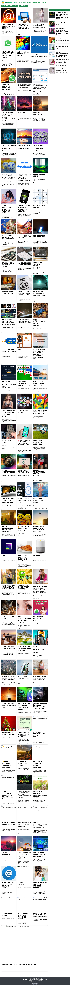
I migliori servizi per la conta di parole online (8, 919)
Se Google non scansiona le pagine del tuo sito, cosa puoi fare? (39, 300)
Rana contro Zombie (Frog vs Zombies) (24, 587)
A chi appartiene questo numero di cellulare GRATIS (8, 413)
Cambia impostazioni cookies (37, 979)
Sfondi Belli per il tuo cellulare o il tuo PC (24, 119)
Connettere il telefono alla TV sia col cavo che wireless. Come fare (8, 803)
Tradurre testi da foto (24, 883)
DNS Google (22, 350)
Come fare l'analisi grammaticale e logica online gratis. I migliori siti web (9, 535)
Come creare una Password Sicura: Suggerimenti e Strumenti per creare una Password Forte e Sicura (39, 354)
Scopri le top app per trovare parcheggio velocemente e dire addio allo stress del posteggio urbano (24, 802)
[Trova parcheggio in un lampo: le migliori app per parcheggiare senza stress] (52, 15)
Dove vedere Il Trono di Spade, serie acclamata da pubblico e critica (24, 769)
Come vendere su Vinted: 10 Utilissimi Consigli (40, 885)
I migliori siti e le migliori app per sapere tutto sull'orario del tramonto (8, 859)
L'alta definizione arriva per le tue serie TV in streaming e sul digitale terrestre (8, 447)
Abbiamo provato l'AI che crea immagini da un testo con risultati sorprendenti (39, 657)
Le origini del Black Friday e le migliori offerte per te (24, 85)
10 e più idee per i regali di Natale (8, 733)
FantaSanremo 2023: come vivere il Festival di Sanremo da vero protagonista (9, 384)
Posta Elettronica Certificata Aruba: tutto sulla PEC (24, 293)
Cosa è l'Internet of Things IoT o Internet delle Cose (9, 148)
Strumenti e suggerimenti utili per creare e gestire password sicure (39, 362)
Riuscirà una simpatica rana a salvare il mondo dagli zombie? (24, 593)
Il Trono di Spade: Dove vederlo (22, 763)
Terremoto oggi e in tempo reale (8, 823)
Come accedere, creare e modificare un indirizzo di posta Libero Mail (8, 32)
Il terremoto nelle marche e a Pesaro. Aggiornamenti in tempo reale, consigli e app (8, 829)
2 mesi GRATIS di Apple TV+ (7, 327)
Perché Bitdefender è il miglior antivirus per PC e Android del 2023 (40, 706)
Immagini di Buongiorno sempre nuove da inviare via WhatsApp (8, 93)
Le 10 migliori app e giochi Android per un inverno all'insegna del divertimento (9, 243)
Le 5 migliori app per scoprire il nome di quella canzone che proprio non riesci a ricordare (8, 653)
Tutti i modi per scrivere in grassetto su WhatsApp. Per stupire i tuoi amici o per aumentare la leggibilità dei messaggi (24, 741)
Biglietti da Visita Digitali (23, 471)
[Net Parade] (3, 3)
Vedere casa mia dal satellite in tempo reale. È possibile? (9, 678)
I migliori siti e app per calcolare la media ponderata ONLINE (8, 271)
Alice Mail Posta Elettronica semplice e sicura (9, 885)
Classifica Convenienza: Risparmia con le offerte (40, 794)
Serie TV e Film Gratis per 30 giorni (7, 293)
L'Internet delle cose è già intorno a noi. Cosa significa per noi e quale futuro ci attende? (9, 154)
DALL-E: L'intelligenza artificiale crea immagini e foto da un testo (39, 649)
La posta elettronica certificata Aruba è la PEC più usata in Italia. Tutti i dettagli (24, 299)
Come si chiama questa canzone (8, 647)
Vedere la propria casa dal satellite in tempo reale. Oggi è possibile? (9, 683)
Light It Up (6, 555)
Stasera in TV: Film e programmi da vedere (19, 964)
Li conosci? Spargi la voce (38, 623)
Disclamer (25, 979)
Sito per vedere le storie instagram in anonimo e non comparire (24, 713)
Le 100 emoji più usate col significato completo (23, 534)
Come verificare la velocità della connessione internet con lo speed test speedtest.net (40, 242)
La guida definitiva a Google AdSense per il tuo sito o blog (23, 326)
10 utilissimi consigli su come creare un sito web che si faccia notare (24, 33)
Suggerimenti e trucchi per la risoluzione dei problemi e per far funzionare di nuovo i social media (40, 507)
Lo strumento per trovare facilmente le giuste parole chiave (39, 154)
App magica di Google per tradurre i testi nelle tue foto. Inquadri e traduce (24, 889)
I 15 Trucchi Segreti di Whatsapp (38, 618)
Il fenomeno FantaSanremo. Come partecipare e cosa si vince (8, 391)
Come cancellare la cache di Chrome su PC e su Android (40, 412)
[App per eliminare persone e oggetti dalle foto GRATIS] (52, 70)
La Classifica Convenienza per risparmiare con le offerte (39, 801)
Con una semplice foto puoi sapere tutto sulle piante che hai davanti (24, 862)
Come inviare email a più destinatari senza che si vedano (24, 147)
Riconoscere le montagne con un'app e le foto (23, 654)
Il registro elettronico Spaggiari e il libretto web (40, 273)
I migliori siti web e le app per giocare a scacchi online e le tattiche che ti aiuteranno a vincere (8, 623)
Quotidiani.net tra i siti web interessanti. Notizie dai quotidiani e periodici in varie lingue (24, 565)
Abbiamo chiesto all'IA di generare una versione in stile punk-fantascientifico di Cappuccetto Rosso (40, 832)
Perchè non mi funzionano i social (39, 500)
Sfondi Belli (22, 113)
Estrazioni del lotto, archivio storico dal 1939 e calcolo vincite (8, 176)
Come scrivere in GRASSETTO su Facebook (24, 824)
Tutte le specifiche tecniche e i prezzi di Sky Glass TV (23, 923)
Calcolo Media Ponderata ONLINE (8, 265)
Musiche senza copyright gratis (23, 54)
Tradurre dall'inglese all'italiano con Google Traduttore (39, 479)
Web (38, 978)
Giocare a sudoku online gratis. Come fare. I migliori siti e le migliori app (39, 212)
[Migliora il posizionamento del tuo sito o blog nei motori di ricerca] (52, 54)
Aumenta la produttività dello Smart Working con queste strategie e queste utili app (40, 597)
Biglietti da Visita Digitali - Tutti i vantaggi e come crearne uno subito (24, 476)
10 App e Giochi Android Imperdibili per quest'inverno (8, 237)
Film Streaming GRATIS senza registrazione (8, 500)
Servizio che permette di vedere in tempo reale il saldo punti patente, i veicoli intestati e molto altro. (38, 61)
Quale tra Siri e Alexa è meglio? (24, 415)
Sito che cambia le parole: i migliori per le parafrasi (39, 678)
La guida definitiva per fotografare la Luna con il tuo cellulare (8, 771)
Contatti (45, 979)
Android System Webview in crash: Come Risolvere (24, 208)
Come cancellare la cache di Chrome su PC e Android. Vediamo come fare (40, 417)
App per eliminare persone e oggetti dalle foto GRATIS (39, 25)
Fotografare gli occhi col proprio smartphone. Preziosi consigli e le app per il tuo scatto (24, 627)
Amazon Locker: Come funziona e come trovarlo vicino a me (38, 529)
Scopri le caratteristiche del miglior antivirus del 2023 (40, 712)
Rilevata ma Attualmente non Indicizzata (39, 293)
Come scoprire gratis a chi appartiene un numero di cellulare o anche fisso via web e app (9, 420)
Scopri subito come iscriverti (7, 298)
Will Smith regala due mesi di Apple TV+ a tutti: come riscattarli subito (8, 322)
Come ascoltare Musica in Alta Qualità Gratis (8, 587)
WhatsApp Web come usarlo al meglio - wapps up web (8, 54)
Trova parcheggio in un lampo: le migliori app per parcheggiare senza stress (24, 794)
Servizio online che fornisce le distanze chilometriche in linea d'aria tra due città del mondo (39, 119)
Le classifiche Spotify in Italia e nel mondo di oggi (24, 683)
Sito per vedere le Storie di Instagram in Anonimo (24, 706)
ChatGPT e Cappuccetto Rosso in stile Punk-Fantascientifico (40, 825)
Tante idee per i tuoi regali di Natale (9, 737)
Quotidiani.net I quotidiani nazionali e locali (24, 558)
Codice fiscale (36, 981)
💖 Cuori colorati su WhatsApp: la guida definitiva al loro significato (24, 442)
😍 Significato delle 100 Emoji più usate (24, 528)
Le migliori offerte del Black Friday (24, 90)
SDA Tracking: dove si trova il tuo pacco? (39, 383)
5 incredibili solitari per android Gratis (24, 383)
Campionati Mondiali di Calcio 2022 (38, 442)
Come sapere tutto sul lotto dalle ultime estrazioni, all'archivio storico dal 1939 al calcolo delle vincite (8, 183)
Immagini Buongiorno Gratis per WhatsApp (6, 87)
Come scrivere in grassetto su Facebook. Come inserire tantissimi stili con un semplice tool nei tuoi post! (24, 831)
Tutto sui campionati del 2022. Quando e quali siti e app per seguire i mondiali (39, 448)
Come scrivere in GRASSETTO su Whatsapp (24, 734)
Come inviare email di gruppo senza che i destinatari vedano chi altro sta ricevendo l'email (24, 153)
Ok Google (37, 555)
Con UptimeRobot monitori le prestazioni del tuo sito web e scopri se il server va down (39, 741)
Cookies (29, 979)
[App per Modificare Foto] (52, 24)
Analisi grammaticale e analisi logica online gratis (7, 529)
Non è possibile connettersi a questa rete (39, 854)
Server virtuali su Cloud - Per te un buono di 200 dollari (40, 914)
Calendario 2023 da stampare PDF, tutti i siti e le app (24, 269)
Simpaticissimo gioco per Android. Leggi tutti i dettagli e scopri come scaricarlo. (9, 562)
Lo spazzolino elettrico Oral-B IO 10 (24, 500)
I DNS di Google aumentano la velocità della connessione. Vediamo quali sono (23, 356)
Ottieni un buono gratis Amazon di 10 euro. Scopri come (8, 356)
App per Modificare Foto (8, 471)
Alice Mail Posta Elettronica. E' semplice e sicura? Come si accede (8, 892)
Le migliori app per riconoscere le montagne (24, 648)
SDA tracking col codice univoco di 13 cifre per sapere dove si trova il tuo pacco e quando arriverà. (40, 390)
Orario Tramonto (6, 853)
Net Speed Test (39, 236)
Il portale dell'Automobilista (39, 55)
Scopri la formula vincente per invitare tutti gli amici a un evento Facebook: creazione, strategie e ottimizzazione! (24, 185)
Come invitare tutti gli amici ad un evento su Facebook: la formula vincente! (24, 177)
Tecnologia (34, 978)
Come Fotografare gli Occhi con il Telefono (24, 619)
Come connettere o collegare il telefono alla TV (7, 795)
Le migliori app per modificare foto (9, 475)
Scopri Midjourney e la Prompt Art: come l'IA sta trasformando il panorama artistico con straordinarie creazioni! (8, 125)
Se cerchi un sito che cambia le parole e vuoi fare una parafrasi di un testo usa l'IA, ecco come (39, 684)
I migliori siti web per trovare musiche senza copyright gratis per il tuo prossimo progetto (23, 60)
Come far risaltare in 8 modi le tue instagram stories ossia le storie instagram (39, 771)
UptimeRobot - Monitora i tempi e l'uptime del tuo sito (39, 735)
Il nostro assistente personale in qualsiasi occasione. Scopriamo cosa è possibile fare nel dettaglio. (40, 562)
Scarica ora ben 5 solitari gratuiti (24, 388)
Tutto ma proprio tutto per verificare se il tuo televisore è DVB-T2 (9, 712)
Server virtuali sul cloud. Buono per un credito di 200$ (40, 920)
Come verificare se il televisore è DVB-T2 (9, 705)
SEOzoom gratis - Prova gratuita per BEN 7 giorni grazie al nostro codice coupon (39, 93)
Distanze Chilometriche (39, 114)
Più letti (29, 978)
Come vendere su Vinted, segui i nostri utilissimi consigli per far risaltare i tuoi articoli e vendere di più (39, 893)
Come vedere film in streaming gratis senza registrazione (8, 506)
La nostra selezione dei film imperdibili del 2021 (23, 242)
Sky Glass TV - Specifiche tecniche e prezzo (23, 916)
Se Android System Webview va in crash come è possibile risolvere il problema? (24, 215)
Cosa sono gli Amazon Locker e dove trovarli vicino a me (39, 535)
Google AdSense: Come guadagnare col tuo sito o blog (24, 321)
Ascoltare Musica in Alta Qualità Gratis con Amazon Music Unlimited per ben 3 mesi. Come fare (8, 594)
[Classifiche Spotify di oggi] (52, 47)
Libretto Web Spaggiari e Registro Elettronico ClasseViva (37, 266)
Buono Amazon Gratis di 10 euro (9, 351)
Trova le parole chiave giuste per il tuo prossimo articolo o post (40, 148)
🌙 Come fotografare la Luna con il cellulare (8, 764)
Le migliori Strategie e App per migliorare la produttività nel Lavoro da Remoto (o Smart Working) (40, 588)
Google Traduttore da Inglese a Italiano (39, 473)
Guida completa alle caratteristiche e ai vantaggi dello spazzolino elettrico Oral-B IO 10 (24, 507)
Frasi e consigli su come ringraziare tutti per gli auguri (7, 217)
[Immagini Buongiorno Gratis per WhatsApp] (52, 40)
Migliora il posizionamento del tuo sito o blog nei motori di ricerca (40, 86)
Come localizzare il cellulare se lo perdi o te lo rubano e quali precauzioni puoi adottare (39, 330)
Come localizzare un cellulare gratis (39, 322)
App (41, 978)
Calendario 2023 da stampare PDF (24, 264)
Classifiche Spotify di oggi (24, 677)
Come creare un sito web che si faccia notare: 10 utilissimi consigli (24, 26)
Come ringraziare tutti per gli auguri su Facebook (7, 209)
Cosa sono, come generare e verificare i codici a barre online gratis (39, 180)
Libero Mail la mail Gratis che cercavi (8, 26)
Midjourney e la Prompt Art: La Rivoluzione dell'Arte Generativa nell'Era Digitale (62, 32)
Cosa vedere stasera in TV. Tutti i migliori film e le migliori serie (14, 969)
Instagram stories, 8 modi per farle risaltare (39, 764)
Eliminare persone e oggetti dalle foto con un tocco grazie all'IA (39, 31)
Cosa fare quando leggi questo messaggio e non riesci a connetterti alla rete (39, 860)
